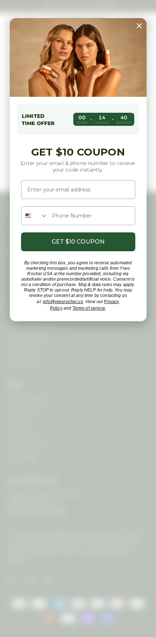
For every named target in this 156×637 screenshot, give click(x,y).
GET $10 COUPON (78, 241)
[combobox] (34, 216)
